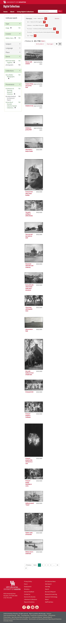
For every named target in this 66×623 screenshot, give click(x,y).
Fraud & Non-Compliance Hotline (38, 615)
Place (8, 52)
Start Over (57, 18)
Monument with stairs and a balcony (29, 265)
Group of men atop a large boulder (29, 193)
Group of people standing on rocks (28, 483)
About (12, 12)
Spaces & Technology (51, 597)
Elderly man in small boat (29, 552)
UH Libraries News (50, 581)
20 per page (50, 44)
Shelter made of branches (28, 533)
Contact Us (27, 594)
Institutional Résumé (36, 617)
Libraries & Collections (30, 599)
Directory (26, 589)
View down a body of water (29, 150)
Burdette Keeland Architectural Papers (11, 98)
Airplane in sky (29, 106)
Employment (27, 587)
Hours (26, 584)
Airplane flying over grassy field (29, 85)
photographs (9, 65)
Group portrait (29, 392)
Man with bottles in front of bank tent (29, 372)
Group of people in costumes (28, 415)
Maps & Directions (29, 602)
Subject (8, 44)
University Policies (8, 621)
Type (7, 24)
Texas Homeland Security (9, 615)
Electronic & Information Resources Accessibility (15, 619)
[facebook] (24, 607)
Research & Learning (51, 594)
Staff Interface (49, 602)
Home (5, 12)
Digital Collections (11, 6)
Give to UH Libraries (29, 597)
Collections (10, 71)
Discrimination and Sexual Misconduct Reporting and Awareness (45, 619)
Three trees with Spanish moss (28, 309)
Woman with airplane (28, 63)
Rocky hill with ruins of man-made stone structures (29, 287)
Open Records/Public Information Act (21, 617)
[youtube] (37, 607)
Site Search (48, 584)
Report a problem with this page (37, 614)
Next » (43, 41)
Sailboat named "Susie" (29, 504)
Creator (8, 34)
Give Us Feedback (29, 592)
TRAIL (18, 615)
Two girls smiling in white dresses (29, 214)
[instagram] (32, 607)
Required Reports (47, 617)
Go (60, 11)
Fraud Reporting (25, 615)
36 (57, 565)
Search (47, 589)
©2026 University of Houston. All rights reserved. (15, 614)
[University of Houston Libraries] (12, 585)
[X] (28, 607)
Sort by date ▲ (39, 44)
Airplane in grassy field (28, 129)
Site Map (47, 587)
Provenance (10, 84)
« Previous (28, 565)
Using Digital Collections (25, 12)
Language (9, 48)
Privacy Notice (7, 617)
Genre (8, 56)
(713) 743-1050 (7, 598)
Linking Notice (51, 615)
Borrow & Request (50, 592)
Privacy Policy (28, 581)
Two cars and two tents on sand (28, 236)
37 (26, 568)
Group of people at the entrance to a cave (28, 461)
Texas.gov (48, 614)
